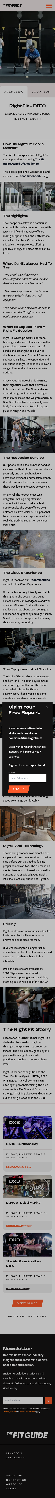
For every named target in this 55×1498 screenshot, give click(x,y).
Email (12, 772)
